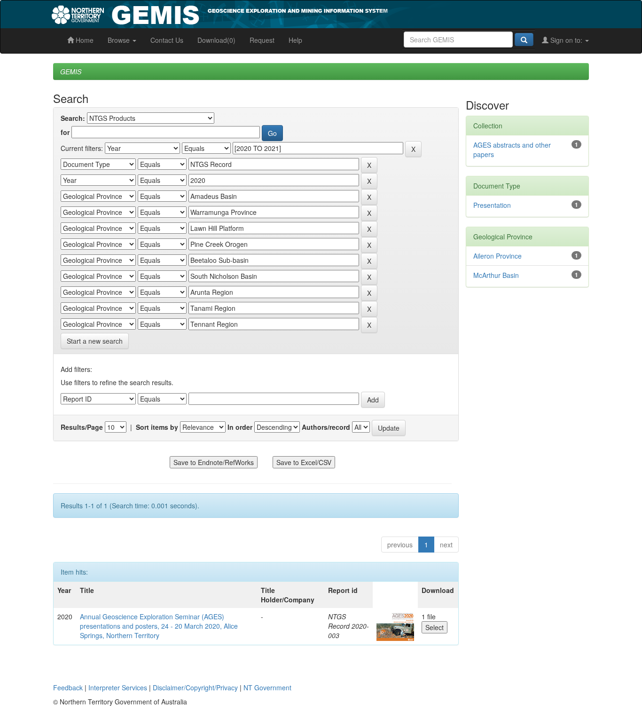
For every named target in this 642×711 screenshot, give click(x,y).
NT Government (267, 687)
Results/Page (82, 427)
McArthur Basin (496, 275)
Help (295, 40)
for (65, 132)
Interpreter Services (117, 687)
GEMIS (70, 71)
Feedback (68, 687)
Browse (120, 40)
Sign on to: (566, 40)
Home (84, 40)
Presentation (492, 205)
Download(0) (216, 40)
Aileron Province (497, 256)
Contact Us (166, 40)
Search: (73, 118)
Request (262, 40)
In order (239, 427)
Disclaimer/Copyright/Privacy (195, 687)
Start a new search (95, 341)
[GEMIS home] (290, 13)
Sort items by (157, 427)
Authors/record (326, 427)
